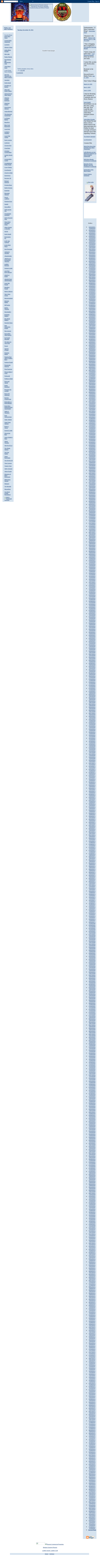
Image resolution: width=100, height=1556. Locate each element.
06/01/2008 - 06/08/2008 (92, 991)
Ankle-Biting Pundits (7, 50)
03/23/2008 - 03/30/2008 (92, 960)
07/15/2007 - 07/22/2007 (92, 848)
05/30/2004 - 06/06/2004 (92, 358)
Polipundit (7, 376)
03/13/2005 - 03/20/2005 (92, 467)
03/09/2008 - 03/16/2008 (92, 954)
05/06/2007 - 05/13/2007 (92, 817)
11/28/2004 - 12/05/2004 (92, 421)
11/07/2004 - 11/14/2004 (92, 411)
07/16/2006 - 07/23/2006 (92, 686)
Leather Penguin (6, 265)
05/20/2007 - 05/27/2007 (92, 823)
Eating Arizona (8, 188)
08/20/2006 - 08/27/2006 (92, 701)
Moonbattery (7, 312)
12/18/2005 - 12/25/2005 (92, 592)
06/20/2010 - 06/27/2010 (92, 1278)
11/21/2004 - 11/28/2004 (92, 418)
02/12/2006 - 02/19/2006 (92, 617)
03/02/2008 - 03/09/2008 (92, 951)
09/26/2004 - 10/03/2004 (92, 393)
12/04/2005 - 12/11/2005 (92, 586)
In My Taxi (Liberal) (7, 241)
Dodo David (7, 83)
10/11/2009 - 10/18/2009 (92, 1200)
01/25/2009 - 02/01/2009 (92, 1097)
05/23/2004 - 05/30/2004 (92, 355)
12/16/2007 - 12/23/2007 (92, 916)
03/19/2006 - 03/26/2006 (92, 633)
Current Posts (92, 1530)
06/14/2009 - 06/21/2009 (92, 1156)
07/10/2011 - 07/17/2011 (92, 1350)
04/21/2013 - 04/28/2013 (92, 1465)
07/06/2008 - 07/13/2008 (92, 1007)
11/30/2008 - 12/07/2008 (92, 1072)
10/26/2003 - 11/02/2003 (92, 287)
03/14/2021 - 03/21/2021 (92, 1515)
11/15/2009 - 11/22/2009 (92, 1216)
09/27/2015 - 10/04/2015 (92, 1502)
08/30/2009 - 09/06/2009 (92, 1184)
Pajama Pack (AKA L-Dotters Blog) (8, 358)
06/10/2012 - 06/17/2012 (92, 1418)
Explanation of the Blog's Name (88, 170)
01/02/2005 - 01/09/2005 (92, 436)
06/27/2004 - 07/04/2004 (92, 371)
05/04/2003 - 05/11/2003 (92, 252)
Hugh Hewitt (7, 234)
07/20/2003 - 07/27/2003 (92, 271)
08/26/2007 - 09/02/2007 (92, 866)
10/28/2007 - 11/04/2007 (92, 894)
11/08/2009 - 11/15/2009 (92, 1212)
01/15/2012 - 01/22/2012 (92, 1390)
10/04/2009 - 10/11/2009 (92, 1197)
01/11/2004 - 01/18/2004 (92, 302)
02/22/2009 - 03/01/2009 (92, 1110)
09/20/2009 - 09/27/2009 (92, 1191)
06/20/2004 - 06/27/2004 (92, 368)
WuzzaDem (7, 489)
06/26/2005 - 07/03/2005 (92, 514)
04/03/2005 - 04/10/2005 (92, 477)
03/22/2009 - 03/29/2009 (92, 1122)
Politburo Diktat (8, 378)
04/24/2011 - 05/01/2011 (92, 1334)
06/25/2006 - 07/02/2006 (92, 676)
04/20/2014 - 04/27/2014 (92, 1484)
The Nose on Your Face (7, 342)
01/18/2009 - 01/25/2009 (92, 1094)
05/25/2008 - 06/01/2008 (92, 988)
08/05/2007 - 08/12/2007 (92, 857)
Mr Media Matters (6, 315)
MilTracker (7, 305)
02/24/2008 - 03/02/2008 (92, 947)
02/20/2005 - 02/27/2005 (92, 458)
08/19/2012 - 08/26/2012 (92, 1431)
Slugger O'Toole (6, 349)
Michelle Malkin (6, 301)
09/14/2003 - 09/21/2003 (92, 280)
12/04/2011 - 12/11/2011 (92, 1378)
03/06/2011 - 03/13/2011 (92, 1325)
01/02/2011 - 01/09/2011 (92, 1321)
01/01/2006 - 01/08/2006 (92, 598)
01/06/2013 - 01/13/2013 (92, 1452)
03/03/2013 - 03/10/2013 (92, 1459)
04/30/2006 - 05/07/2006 (92, 651)
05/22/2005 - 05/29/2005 (92, 499)
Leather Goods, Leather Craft (50, 1550)
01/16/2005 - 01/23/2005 (92, 443)
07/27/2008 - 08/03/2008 (92, 1016)
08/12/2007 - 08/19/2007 (92, 860)
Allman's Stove (8, 47)
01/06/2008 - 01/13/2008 (92, 926)
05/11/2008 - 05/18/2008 (92, 982)
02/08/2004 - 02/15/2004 (92, 315)
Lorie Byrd (7, 129)
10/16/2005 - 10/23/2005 (92, 564)
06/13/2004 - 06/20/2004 (92, 365)
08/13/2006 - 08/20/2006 (92, 698)
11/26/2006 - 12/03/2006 (92, 745)
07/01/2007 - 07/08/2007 (92, 841)
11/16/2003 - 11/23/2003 (92, 293)
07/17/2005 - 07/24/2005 (92, 524)
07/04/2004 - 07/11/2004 (92, 374)
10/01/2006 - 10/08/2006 (92, 720)
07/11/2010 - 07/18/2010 (92, 1284)
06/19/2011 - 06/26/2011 (92, 1346)
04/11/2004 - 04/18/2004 (92, 337)
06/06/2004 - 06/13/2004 (92, 361)
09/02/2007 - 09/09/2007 (92, 870)
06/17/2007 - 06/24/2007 (92, 835)
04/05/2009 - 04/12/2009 (92, 1128)
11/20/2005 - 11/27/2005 (92, 580)
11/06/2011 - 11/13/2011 (92, 1371)
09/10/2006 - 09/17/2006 (92, 711)
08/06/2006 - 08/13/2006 (92, 695)
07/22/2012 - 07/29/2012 (92, 1427)
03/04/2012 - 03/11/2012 (92, 1396)
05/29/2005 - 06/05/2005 (92, 502)
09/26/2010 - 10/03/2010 (92, 1306)
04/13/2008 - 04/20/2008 (92, 969)
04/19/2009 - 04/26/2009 (92, 1134)
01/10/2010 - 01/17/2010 (92, 1231)
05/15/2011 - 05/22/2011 (92, 1340)
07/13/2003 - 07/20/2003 (92, 268)
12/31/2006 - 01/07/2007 (92, 760)
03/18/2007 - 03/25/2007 (92, 795)
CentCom (7, 143)
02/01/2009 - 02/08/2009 (92, 1100)
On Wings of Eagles (7, 86)
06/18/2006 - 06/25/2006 (92, 673)
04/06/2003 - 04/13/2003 (92, 243)
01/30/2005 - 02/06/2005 (92, 449)
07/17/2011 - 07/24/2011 (92, 1353)
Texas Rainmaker (7, 457)
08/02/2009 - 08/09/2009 (92, 1175)
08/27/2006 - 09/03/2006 (92, 704)
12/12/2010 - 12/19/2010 (92, 1312)
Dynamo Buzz (8, 185)
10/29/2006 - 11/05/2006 (92, 732)
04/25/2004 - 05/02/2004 (92, 343)
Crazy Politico (8, 167)
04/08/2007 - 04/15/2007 (92, 804)
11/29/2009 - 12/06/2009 (92, 1222)
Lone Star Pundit (7, 284)
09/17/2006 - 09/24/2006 (92, 714)
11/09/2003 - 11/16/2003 (92, 290)
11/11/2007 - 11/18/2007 (92, 901)
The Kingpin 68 (8, 460)
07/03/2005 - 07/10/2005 (92, 517)
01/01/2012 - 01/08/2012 (92, 1384)
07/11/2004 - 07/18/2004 (92, 377)
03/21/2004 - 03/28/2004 (92, 327)
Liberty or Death (6, 275)
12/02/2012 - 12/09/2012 (92, 1446)
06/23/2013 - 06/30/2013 (92, 1468)
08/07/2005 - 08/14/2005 (92, 533)
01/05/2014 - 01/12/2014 (92, 1480)
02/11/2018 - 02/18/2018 (92, 1505)
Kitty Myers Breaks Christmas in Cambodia (90, 160)
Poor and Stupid (6, 382)
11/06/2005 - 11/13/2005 (92, 573)
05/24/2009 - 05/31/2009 (92, 1147)
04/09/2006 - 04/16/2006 (92, 642)
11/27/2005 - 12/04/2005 (92, 583)
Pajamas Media (6, 353)
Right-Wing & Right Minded (8, 402)
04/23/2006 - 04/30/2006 (92, 648)
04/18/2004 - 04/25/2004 (92, 340)
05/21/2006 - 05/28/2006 (92, 661)
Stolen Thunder (6, 442)
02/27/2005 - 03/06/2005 (92, 461)
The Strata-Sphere (7, 449)
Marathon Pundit (7, 288)
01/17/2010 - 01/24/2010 (92, 1234)
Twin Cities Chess (7, 295)
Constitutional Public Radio (8, 164)
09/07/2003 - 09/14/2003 (92, 277)
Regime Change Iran (7, 398)
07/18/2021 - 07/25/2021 (92, 1527)
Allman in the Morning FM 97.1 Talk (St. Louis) (89, 39)
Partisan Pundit (8, 362)
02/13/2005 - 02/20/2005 (92, 455)
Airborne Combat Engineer (6, 99)
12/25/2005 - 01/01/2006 (92, 595)
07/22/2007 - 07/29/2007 (92, 851)
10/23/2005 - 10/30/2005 (92, 567)
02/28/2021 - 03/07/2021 (92, 1512)
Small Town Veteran (7, 423)
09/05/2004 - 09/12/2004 (92, 383)
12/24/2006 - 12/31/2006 (92, 757)
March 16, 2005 (88, 84)
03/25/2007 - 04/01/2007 (92, 798)
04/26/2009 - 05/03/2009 (92, 1138)
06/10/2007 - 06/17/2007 (92, 832)
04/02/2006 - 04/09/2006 (92, 639)
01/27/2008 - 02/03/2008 (92, 935)
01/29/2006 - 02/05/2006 (92, 611)
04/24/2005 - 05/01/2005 (92, 486)
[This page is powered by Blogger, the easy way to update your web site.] (90, 1538)
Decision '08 (7, 178)
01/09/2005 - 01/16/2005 (92, 439)
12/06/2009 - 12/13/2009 (92, 1225)
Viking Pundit (8, 471)
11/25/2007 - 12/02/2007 (92, 907)
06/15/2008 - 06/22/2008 (92, 997)
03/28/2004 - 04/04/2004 (92, 330)
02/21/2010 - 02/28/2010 (92, 1250)
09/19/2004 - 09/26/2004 (92, 390)
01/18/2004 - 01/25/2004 (92, 305)
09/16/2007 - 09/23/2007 (92, 876)
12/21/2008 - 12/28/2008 (92, 1081)
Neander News (8, 323)
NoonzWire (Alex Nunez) (7, 334)
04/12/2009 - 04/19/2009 (92, 1131)
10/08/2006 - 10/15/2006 (92, 723)
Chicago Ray (7, 145)
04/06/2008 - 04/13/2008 (92, 966)
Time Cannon (8, 463)
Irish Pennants (8, 249)
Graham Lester (8, 268)
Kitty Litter (7, 54)
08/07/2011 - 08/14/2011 (92, 1359)
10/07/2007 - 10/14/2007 (92, 885)
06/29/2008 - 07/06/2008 (92, 1004)
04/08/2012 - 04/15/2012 (92, 1399)
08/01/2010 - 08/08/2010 (92, 1287)
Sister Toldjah (8, 419)
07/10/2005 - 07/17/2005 (92, 520)
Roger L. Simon (6, 427)
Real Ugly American (7, 394)
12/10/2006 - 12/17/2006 (92, 751)
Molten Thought (6, 308)
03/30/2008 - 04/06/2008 (92, 963)
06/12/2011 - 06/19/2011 (92, 1343)
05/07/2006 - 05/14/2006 (92, 654)
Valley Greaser (8, 468)
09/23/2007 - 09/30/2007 (92, 879)
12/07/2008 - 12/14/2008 (92, 1075)
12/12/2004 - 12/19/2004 (92, 427)
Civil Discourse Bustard (89, 54)
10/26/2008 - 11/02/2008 (92, 1057)
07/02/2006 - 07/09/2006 (92, 679)
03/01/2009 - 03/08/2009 (92, 1113)
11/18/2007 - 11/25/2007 (92, 904)
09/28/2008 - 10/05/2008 (92, 1044)
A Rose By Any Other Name (8, 94)
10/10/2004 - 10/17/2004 (92, 399)
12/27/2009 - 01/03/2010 (92, 1228)
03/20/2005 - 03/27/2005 (92, 471)
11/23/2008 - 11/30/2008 (92, 1069)
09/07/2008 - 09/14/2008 (92, 1035)
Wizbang (6, 483)
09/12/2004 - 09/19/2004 (92, 386)
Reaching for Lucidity (7, 390)
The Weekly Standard (89, 136)
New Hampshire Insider (7, 327)
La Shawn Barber (7, 119)
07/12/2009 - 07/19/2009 (92, 1166)
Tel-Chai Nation (6, 453)
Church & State (8, 173)
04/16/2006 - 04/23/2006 (92, 645)
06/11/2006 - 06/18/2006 (92, 670)
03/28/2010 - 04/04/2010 (92, 1262)
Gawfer (6, 204)
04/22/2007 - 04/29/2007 (92, 810)
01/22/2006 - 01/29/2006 (92, 608)
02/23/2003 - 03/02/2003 (92, 234)
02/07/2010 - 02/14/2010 (92, 1244)
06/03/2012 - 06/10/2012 (92, 1415)
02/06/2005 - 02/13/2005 (92, 452)
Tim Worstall (7, 486)
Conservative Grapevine (8, 41)
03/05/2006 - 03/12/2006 (92, 626)
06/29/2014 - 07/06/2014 (92, 1490)
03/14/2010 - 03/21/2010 (92, 1256)
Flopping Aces (8, 201)
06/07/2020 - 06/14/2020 (92, 1508)
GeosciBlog (7, 207)
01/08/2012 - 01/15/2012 (92, 1387)
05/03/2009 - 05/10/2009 (92, 1141)
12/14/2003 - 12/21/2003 (92, 296)
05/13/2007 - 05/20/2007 (92, 820)
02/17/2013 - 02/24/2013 (92, 1456)
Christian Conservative (8, 151)
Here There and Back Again (7, 223)
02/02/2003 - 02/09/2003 (92, 227)
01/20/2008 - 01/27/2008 (92, 932)
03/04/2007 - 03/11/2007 (92, 788)
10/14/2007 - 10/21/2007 (92, 888)
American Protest (7, 104)
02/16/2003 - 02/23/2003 (92, 231)
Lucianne (6, 44)
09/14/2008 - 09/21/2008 (92, 1038)
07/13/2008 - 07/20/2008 (92, 1010)
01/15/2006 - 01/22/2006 (92, 605)
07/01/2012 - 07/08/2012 (92, 1421)
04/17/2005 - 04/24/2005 (92, 483)
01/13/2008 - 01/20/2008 (92, 929)
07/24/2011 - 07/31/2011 (92, 1356)
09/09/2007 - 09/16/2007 (92, 873)
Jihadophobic (8, 256)
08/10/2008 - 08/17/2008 (92, 1022)
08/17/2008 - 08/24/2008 (92, 1025)
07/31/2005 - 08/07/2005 (92, 530)
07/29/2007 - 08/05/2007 (92, 854)
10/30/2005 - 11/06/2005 (92, 570)
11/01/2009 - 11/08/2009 (92, 1209)
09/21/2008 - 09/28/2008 (92, 1041)
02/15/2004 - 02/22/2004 (92, 318)
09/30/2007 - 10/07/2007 (92, 882)
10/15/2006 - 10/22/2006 (92, 726)
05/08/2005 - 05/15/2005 (92, 492)
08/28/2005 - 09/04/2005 (92, 542)
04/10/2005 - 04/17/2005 (92, 480)
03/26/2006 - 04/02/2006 (92, 636)
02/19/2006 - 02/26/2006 (92, 620)
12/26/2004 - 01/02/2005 (92, 433)
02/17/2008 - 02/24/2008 (92, 944)
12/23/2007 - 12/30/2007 (92, 919)
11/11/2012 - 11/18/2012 (92, 1440)
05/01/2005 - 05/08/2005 (92, 489)
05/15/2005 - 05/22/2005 (92, 496)
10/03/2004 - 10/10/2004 (92, 396)
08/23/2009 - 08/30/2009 (92, 1181)
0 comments (20, 73)
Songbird (6, 80)
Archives (52, 1554)
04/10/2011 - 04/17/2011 (92, 1331)
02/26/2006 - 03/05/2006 (92, 623)
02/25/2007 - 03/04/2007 (92, 785)
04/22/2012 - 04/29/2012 (92, 1403)
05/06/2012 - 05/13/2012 (92, 1406)
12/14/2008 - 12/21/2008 (92, 1078)
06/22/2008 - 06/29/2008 (92, 1000)
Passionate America (7, 365)
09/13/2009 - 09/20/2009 (92, 1187)
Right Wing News (7, 37)
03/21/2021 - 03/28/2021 (92, 1518)
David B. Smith (8, 430)
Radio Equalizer (7, 386)
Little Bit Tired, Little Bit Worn (8, 280)
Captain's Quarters (6, 132)
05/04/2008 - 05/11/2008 (92, 979)
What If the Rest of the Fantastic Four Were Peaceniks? (89, 148)
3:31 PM (22, 70)
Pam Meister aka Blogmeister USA (7, 61)
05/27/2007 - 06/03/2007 (92, 826)
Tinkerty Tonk (8, 466)
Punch (6, 346)
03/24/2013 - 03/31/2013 (92, 1462)
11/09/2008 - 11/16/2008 (92, 1063)
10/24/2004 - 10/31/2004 (92, 405)
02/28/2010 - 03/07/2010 (92, 1253)
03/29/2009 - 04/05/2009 (92, 1125)
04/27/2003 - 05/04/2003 (92, 249)
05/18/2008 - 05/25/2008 (92, 985)
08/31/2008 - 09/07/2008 (92, 1032)
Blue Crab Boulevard (7, 125)
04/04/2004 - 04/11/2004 (92, 333)
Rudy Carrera (8, 140)
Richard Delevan (6, 181)
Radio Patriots (8, 57)
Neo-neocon (7, 331)
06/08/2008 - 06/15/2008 (92, 994)
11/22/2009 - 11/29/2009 (92, 1219)
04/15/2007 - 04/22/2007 (92, 807)
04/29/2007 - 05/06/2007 (92, 813)
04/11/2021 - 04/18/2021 (92, 1524)
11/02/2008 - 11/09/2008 (92, 1060)
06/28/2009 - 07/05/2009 (92, 1159)
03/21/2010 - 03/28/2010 (92, 1259)
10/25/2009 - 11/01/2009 (92, 1206)
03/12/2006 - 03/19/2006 (92, 630)
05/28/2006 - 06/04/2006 (92, 664)
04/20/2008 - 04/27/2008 (92, 972)
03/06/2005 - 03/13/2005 (92, 464)
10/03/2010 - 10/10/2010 (92, 1309)
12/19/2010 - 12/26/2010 (92, 1315)
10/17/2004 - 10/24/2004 (92, 402)
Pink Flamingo (8, 369)
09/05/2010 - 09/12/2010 (92, 1297)
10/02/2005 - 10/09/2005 (92, 558)
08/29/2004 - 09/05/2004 (92, 380)
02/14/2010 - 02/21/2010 (92, 1247)
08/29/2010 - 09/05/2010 (92, 1293)
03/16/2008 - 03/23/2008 (92, 957)
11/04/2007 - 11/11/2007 (92, 898)
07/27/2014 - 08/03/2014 (92, 1493)
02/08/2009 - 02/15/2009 (92, 1103)
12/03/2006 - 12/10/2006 (92, 748)
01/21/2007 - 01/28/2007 (92, 770)
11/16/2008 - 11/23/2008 (92, 1066)
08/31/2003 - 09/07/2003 (92, 274)
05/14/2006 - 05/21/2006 (92, 658)
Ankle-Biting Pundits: (89, 119)
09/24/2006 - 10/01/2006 (92, 717)
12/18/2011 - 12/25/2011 (92, 1381)
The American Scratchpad (8, 115)
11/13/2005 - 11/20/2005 (92, 577)
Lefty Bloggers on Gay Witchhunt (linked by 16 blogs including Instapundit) (90, 154)
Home (46, 1554)
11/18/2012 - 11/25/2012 (92, 1443)
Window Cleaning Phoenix (50, 1547)
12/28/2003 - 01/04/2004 (92, 299)
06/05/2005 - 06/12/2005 (92, 505)
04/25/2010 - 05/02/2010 (92, 1268)
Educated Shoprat (7, 194)
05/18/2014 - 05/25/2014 (92, 1487)
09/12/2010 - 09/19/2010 (92, 1300)
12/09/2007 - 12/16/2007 (92, 913)
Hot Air (6, 231)
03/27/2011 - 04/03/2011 (92, 1328)
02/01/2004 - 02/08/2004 (92, 312)
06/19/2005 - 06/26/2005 (92, 511)
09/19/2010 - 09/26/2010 (92, 1303)
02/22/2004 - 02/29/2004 (92, 321)
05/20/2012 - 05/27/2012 (92, 1409)
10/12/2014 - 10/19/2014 (92, 1496)
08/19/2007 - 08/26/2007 (92, 863)
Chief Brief (7, 148)
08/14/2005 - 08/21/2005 (92, 536)
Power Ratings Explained (88, 175)
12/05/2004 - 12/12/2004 (92, 424)
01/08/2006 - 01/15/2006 (92, 601)
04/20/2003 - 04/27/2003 (92, 246)
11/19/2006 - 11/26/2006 (92, 742)
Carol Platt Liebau (7, 136)
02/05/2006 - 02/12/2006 (92, 614)
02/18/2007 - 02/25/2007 (92, 782)
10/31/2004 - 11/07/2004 (92, 408)
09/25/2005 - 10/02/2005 (92, 555)
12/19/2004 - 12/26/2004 (92, 430)
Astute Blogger (8, 111)
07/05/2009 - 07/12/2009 (92, 1163)
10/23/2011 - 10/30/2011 (92, 1368)
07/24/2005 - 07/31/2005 (92, 527)
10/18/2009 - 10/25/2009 (92, 1203)
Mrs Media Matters (7, 319)
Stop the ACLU (8, 445)
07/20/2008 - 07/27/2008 (92, 1013)
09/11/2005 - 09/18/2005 (92, 548)
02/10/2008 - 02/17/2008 (92, 941)
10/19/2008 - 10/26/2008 (92, 1053)
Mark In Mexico (8, 291)
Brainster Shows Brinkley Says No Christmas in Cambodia (90, 165)
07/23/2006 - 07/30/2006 (92, 689)
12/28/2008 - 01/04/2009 (92, 1085)
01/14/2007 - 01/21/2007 (92, 767)
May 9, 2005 (87, 87)
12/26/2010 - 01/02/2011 (92, 1318)
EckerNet (6, 190)
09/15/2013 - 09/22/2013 (92, 1477)
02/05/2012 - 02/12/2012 (92, 1393)
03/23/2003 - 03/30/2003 (92, 240)
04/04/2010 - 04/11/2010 (92, 1265)
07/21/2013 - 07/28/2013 (92, 1471)
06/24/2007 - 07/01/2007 (92, 838)
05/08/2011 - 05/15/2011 (92, 1337)
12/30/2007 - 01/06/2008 (92, 923)
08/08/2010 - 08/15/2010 (92, 1290)
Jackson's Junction (7, 252)
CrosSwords (7, 170)
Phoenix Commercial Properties (55, 1544)
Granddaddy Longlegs (7, 214)
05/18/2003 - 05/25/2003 (92, 259)
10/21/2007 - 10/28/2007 (92, 891)
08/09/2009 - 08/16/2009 (92, 1178)
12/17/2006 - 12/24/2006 (92, 754)
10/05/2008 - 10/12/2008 (92, 1047)
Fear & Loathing (6, 198)
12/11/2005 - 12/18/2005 (92, 589)
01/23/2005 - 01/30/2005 (92, 446)
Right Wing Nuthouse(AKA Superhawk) (8, 407)
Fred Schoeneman (8, 416)
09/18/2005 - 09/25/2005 (92, 552)
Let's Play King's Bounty (8, 271)
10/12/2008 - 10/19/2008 (92, 1050)
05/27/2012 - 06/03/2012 (92, 1412)
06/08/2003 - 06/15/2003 (92, 265)
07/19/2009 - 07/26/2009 (92, 1169)
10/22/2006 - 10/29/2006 (92, 729)
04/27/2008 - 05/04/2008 (92, 976)
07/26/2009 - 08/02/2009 (92, 1172)
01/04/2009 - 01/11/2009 (92, 1088)
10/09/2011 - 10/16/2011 (92, 1365)
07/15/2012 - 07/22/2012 (92, 1424)
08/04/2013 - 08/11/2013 (92, 1474)
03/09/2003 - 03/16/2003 (92, 237)
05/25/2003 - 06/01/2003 (92, 262)
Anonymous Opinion (7, 108)
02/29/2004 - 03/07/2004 (92, 324)
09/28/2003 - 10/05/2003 (92, 284)
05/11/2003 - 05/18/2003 (92, 256)
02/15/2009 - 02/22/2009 (92, 1106)
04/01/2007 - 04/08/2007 (92, 801)
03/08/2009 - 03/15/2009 (92, 1116)
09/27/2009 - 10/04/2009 (92, 1194)
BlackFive (7, 122)
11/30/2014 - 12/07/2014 (92, 1499)
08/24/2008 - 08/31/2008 (92, 1028)
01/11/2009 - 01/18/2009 (92, 1091)
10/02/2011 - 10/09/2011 (92, 1362)
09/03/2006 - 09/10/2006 (92, 707)
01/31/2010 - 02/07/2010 (92, 1240)
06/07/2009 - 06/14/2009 (92, 1153)
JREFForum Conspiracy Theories (7, 260)
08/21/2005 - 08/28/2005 (92, 539)
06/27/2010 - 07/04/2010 (92, 1281)
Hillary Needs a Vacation (8, 228)
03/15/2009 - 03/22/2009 (92, 1119)
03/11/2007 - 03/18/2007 (92, 792)
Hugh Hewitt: (87, 102)
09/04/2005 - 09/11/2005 (92, 545)
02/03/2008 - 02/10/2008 (92, 938)
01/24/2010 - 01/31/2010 (92, 1237)
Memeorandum (8, 298)
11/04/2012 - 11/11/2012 (92, 1437)
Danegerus (7, 175)
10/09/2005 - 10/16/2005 (92, 561)
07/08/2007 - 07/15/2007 (92, 845)
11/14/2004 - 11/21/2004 (92, 414)
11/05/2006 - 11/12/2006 (92, 736)
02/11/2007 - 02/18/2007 (92, 779)
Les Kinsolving (88, 139)
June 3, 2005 (87, 90)
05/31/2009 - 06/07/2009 (92, 1150)
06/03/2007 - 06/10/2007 (92, 829)
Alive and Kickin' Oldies (8, 90)
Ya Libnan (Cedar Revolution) (7, 493)
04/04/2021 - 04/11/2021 (92, 1521)
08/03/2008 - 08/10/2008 (92, 1019)
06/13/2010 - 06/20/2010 (92, 1275)
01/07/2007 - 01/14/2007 (92, 764)
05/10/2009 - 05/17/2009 (92, 1144)
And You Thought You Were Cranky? (8, 76)
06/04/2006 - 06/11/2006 (92, 667)
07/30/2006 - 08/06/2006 (92, 692)
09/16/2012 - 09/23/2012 (92, 1434)
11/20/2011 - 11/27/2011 (92, 1374)
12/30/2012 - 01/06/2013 (92, 1449)
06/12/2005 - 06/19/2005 (92, 508)
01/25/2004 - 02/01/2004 (92, 308)
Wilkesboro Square (7, 480)
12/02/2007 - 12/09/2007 (92, 910)
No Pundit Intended (7, 338)
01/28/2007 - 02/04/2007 (92, 773)
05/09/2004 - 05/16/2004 (92, 349)
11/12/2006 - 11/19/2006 (92, 739)
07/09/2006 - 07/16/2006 (92, 683)
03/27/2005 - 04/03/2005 (92, 474)
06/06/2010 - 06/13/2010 (92, 1272)
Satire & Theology (6, 412)
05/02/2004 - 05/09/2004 (92, 346)
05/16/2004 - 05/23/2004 (92, 352)
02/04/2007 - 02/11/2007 (92, 776)
